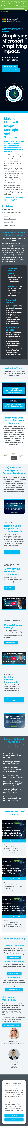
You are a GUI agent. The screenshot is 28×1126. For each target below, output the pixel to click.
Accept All (14, 1115)
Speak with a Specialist (11, 70)
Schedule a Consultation (11, 1025)
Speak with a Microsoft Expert (14, 700)
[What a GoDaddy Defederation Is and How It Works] (14, 869)
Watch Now (9, 588)
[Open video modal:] (14, 389)
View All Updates (11, 642)
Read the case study (12, 552)
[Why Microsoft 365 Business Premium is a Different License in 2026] (14, 907)
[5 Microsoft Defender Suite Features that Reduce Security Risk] (14, 831)
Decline (14, 1120)
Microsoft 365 (8, 210)
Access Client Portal (10, 67)
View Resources (14, 957)
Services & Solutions (13, 1079)
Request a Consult (14, 973)
